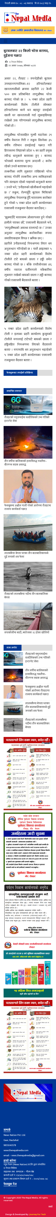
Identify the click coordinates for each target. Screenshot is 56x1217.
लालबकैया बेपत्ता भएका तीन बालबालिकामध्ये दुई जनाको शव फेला (37, 707)
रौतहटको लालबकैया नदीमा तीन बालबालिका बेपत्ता (37, 724)
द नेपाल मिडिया (15, 62)
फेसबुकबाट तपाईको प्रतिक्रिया (20, 373)
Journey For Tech (37, 1214)
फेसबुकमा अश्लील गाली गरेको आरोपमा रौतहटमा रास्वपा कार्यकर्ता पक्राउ (37, 691)
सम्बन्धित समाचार (14, 391)
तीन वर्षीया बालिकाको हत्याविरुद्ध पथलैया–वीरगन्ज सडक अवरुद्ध (36, 674)
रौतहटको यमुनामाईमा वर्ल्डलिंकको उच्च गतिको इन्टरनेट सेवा (37, 658)
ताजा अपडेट (12, 648)
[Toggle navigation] (5, 41)
